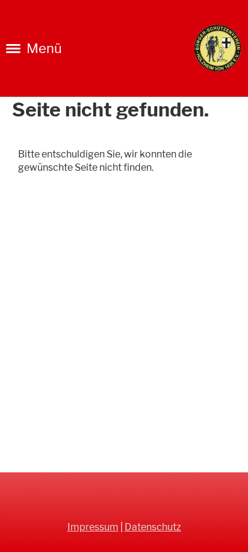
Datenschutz (153, 527)
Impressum (93, 527)
